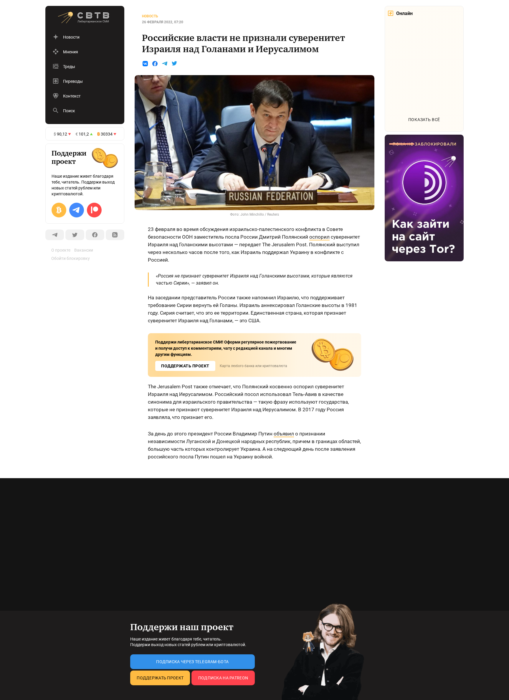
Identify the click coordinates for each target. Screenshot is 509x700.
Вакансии (83, 250)
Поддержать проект (160, 678)
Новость (150, 16)
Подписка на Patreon (223, 678)
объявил (284, 434)
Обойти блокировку (70, 258)
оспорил (319, 237)
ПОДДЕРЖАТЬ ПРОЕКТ (185, 366)
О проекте (60, 250)
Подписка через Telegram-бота (192, 661)
